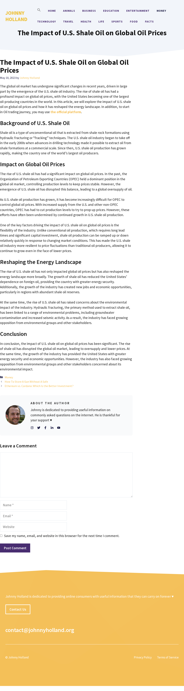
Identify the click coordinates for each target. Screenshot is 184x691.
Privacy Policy (143, 657)
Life (101, 21)
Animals (69, 10)
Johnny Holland (16, 16)
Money (161, 10)
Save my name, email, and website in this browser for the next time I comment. (61, 536)
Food (134, 21)
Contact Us (18, 609)
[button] (39, 10)
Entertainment (138, 10)
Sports (117, 21)
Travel (68, 21)
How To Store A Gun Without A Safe (26, 381)
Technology (46, 21)
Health (86, 21)
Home (52, 10)
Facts (149, 21)
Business (89, 10)
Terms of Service (168, 657)
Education (111, 10)
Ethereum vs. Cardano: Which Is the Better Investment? (39, 386)
